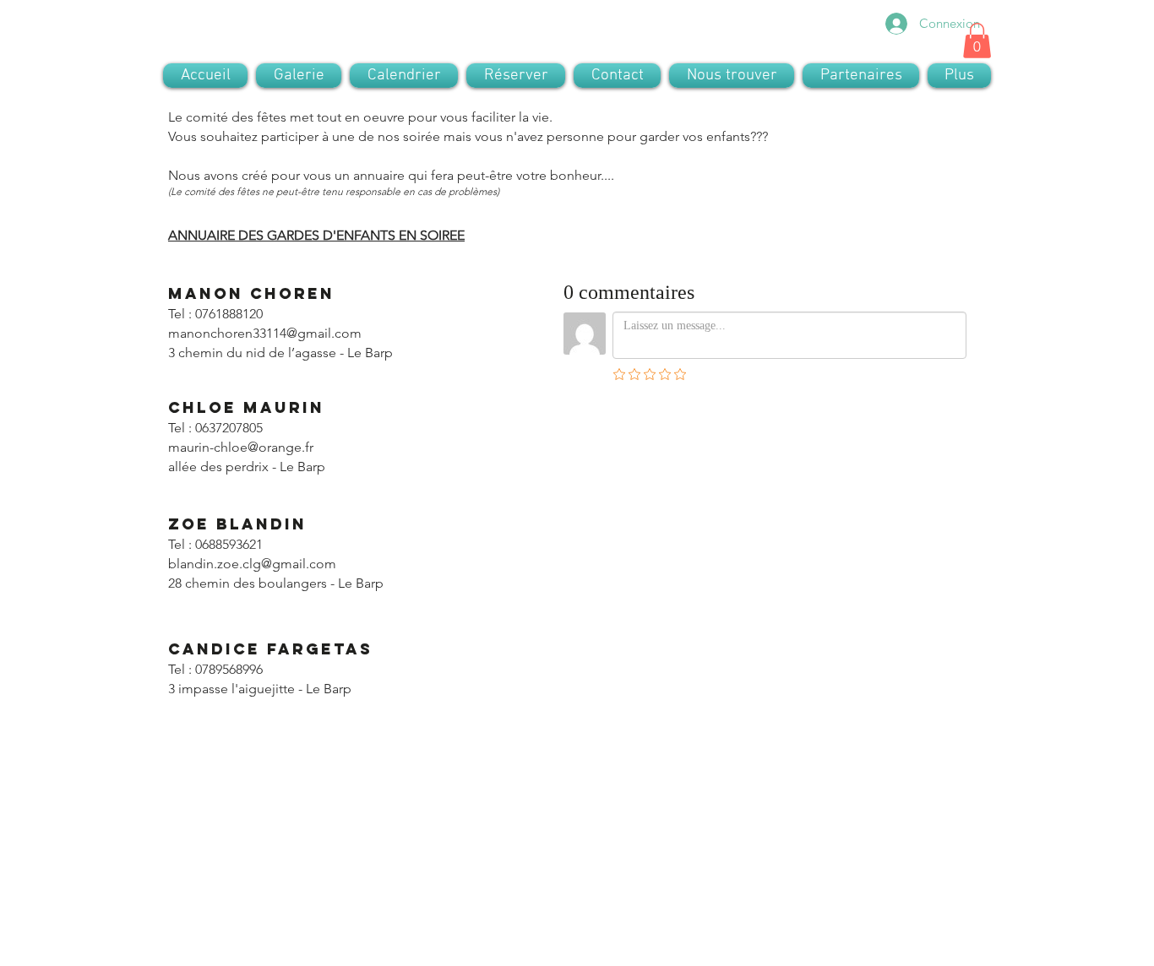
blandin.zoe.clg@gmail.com (252, 564)
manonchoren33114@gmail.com (265, 333)
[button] (977, 40)
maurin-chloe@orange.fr (240, 447)
